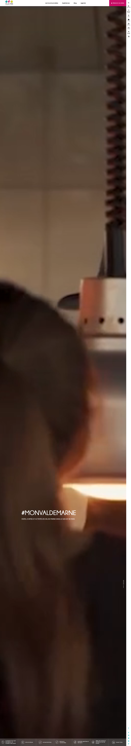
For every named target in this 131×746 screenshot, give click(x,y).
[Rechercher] (129, 3)
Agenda (83, 3)
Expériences (66, 3)
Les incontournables (51, 3)
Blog (75, 3)
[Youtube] (128, 738)
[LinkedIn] (128, 741)
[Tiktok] (128, 744)
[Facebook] (128, 732)
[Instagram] (128, 735)
